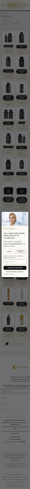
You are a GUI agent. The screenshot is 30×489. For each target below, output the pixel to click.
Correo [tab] (9, 251)
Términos (6, 274)
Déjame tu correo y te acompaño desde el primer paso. (13, 257)
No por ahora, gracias (15, 271)
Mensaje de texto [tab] (20, 251)
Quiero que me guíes (15, 268)
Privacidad (11, 274)
